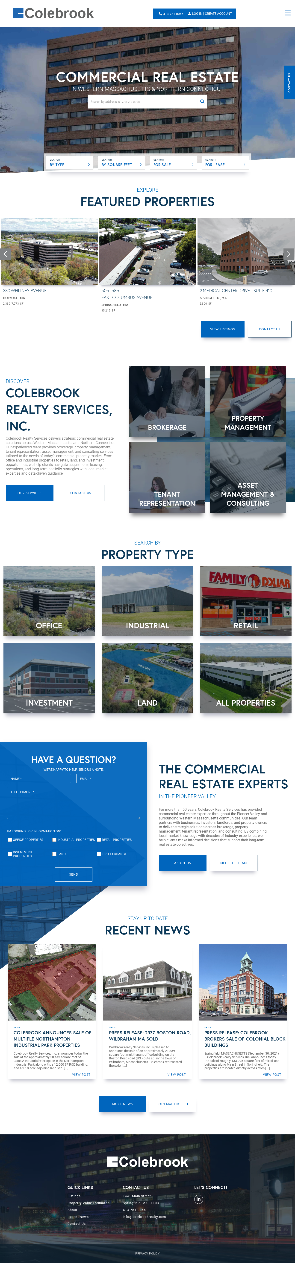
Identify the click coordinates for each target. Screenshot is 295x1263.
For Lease (215, 164)
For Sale (162, 164)
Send (73, 874)
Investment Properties (22, 854)
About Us (182, 863)
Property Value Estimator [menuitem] (88, 1203)
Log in (197, 13)
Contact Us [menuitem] (77, 1224)
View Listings (222, 329)
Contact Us (289, 83)
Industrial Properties (76, 840)
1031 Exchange (114, 854)
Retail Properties (117, 840)
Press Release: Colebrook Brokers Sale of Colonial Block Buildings (245, 1038)
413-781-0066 (173, 14)
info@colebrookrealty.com (144, 1217)
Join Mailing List (173, 1104)
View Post (81, 1074)
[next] (288, 254)
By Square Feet (117, 164)
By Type (57, 164)
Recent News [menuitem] (78, 1217)
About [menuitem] (72, 1210)
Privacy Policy (147, 1253)
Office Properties (28, 840)
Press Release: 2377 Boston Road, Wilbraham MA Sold (150, 1035)
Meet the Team (233, 863)
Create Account (218, 13)
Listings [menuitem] (74, 1196)
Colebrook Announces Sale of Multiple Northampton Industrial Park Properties (52, 1038)
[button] (202, 102)
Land (61, 854)
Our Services (30, 493)
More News (122, 1104)
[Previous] (5, 254)
